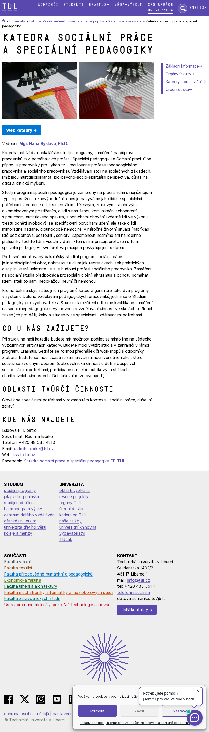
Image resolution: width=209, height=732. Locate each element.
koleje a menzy (18, 533)
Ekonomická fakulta (22, 580)
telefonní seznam (133, 592)
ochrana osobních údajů (26, 713)
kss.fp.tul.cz (24, 454)
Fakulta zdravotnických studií (32, 598)
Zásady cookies (92, 723)
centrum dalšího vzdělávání (29, 514)
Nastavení (181, 711)
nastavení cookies (70, 713)
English (198, 7)
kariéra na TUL (73, 514)
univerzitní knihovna (77, 527)
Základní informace (182, 66)
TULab (65, 539)
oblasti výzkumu (74, 490)
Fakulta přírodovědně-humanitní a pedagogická (48, 574)
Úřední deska (177, 89)
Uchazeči (48, 4)
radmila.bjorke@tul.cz (34, 448)
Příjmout (97, 711)
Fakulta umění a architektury (30, 586)
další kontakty (134, 609)
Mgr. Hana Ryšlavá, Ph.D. (43, 143)
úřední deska (71, 508)
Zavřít (140, 711)
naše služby (70, 521)
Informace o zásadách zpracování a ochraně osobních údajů (151, 723)
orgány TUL (70, 502)
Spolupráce (160, 4)
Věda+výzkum (128, 4)
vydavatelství (72, 533)
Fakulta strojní (17, 561)
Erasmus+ (99, 4)
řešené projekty (73, 496)
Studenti (73, 4)
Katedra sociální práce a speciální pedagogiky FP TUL (74, 460)
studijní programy (20, 490)
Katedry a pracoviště (184, 81)
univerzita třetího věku (25, 527)
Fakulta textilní (18, 567)
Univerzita (160, 10)
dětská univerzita (20, 521)
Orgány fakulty (178, 74)
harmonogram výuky (23, 508)
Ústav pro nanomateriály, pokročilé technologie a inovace (58, 604)
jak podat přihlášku (21, 496)
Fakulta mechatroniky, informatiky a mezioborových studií (58, 592)
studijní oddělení (19, 502)
